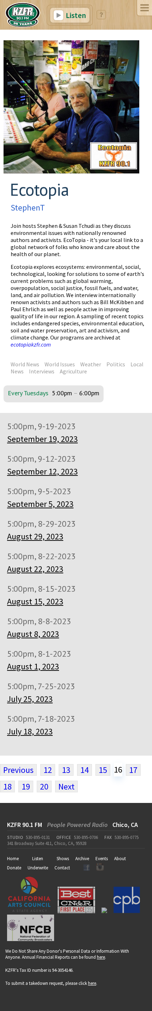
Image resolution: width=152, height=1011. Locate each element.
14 (84, 769)
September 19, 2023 (42, 438)
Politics (115, 364)
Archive (82, 859)
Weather (90, 364)
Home (13, 859)
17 (133, 769)
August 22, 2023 (35, 568)
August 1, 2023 (33, 666)
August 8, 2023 (33, 633)
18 (7, 786)
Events (101, 859)
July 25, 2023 (30, 698)
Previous (18, 769)
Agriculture (73, 371)
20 (44, 786)
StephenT (28, 207)
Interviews (41, 371)
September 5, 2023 (40, 503)
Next (66, 786)
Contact (62, 868)
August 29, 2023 (35, 536)
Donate (14, 868)
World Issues (60, 364)
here (101, 957)
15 (103, 769)
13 (66, 769)
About (120, 859)
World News (25, 364)
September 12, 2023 (42, 471)
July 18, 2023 (30, 731)
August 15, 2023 (35, 601)
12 (47, 769)
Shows (63, 859)
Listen (75, 15)
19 (26, 786)
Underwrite (38, 868)
